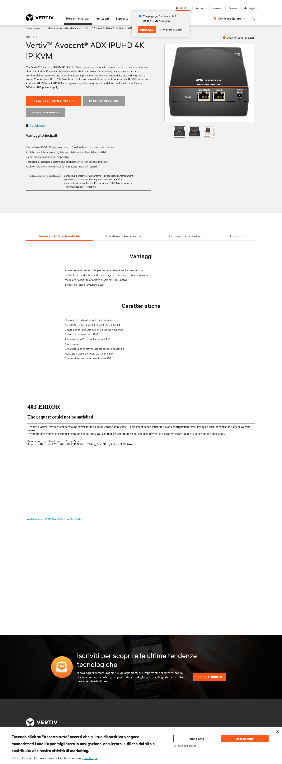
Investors (218, 8)
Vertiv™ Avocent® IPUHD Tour (42, 519)
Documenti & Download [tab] (184, 236)
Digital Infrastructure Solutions (64, 27)
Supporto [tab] (236, 236)
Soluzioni (102, 18)
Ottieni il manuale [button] (45, 112)
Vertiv (63, 519)
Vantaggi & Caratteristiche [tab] (59, 236)
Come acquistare (229, 18)
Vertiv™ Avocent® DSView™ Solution (104, 27)
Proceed (147, 29)
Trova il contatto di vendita (53, 101)
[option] (209, 83)
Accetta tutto (245, 738)
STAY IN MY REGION (171, 29)
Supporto (122, 18)
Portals (199, 8)
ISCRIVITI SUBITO (209, 677)
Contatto (233, 8)
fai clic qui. (90, 758)
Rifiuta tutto (196, 738)
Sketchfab (75, 519)
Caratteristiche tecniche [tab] (123, 236)
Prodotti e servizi (77, 18)
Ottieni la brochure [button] (104, 101)
